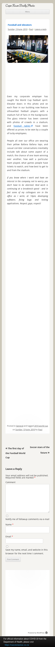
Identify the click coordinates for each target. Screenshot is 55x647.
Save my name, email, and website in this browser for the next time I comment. (27, 551)
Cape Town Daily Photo (20, 5)
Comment (10, 482)
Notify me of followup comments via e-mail (27, 519)
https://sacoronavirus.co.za (17, 645)
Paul (31, 29)
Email (9, 536)
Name (9, 524)
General (19, 425)
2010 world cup (41, 425)
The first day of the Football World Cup (15, 453)
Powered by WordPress (36, 633)
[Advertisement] (27, 78)
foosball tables (22, 125)
